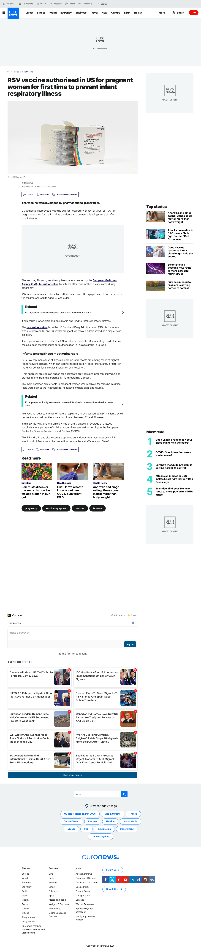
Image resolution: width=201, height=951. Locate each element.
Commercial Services (86, 878)
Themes (26, 868)
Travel (94, 12)
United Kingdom (100, 836)
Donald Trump (71, 821)
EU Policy (66, 12)
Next (104, 12)
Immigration (104, 828)
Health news (27, 72)
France (133, 813)
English (9, 4)
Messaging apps (57, 899)
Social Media (130, 821)
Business (81, 12)
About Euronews (84, 873)
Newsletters (112, 889)
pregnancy (31, 508)
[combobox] (114, 3)
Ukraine (110, 821)
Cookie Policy (82, 886)
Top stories (156, 206)
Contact (80, 899)
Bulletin (52, 878)
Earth (127, 12)
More (78, 868)
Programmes (28, 917)
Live (194, 12)
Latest (29, 12)
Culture (115, 12)
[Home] (8, 72)
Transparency (83, 895)
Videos (25, 912)
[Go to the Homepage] (13, 13)
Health (138, 12)
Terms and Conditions (87, 882)
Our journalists (29, 921)
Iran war (92, 821)
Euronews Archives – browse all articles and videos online (33, 929)
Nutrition (26, 483)
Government (126, 828)
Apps (51, 895)
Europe (41, 12)
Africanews (54, 908)
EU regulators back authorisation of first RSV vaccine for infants (58, 312)
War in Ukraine (112, 813)
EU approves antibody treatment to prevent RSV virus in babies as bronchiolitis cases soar (69, 403)
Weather (53, 882)
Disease (97, 508)
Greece (71, 828)
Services (53, 868)
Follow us (53, 891)
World (53, 12)
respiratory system (56, 508)
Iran (86, 828)
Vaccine (80, 508)
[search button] (98, 3)
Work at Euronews (85, 904)
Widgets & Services (59, 904)
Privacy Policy (83, 891)
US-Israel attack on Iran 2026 (80, 813)
